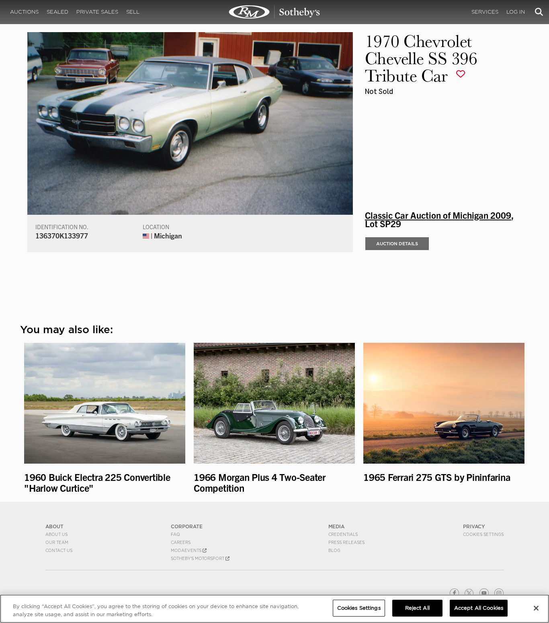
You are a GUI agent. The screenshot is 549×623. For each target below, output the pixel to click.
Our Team (56, 542)
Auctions (24, 12)
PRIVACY (474, 526)
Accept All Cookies (478, 608)
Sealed (57, 12)
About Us (56, 534)
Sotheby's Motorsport (198, 558)
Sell (132, 12)
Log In (515, 12)
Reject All (417, 608)
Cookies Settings (483, 534)
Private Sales (97, 12)
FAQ (175, 534)
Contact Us (58, 550)
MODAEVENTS (187, 550)
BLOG (334, 550)
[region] (274, 608)
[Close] (536, 608)
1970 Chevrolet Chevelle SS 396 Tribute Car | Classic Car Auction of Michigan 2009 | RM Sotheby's (274, 12)
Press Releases (346, 542)
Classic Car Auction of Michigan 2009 (438, 214)
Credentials (343, 534)
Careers (181, 542)
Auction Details (397, 243)
